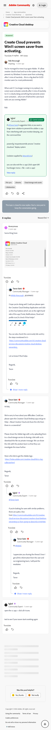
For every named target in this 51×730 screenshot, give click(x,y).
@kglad (18, 545)
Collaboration (10, 187)
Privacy (35, 713)
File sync (9, 182)
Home (8, 12)
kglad (13, 118)
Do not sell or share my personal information (20, 722)
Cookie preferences (11, 718)
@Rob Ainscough (17, 295)
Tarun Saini (17, 288)
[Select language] (33, 5)
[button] (5, 6)
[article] (25, 254)
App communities (20, 12)
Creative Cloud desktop (13, 15)
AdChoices (11, 727)
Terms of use (26, 713)
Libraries (18, 182)
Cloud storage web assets (33, 182)
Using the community (12, 713)
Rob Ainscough (14, 61)
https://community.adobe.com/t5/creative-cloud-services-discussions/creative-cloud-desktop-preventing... (27, 343)
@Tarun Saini (13, 125)
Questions (28, 15)
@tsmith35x (27, 156)
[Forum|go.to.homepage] (19, 5)
